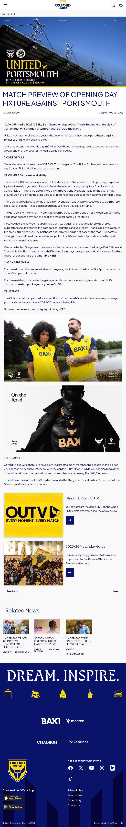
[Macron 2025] (75, 721)
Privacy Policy (75, 790)
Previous (12, 591)
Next (116, 591)
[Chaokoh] (47, 742)
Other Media (117, 823)
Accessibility (74, 800)
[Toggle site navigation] (5, 5)
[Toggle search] (113, 5)
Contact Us (74, 805)
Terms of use (75, 795)
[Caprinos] (79, 742)
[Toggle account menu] (121, 5)
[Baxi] (51, 721)
